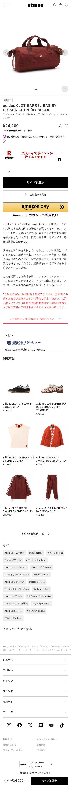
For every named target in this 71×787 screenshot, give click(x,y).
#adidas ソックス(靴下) (16, 603)
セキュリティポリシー (47, 739)
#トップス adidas (36, 610)
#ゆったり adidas (42, 603)
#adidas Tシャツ (12, 560)
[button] (6, 52)
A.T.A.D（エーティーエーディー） (26, 650)
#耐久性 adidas (41, 574)
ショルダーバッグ (51, 646)
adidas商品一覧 (33, 534)
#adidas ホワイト (13, 610)
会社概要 (41, 744)
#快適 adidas (36, 552)
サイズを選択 (35, 182)
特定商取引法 (9, 744)
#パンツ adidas (55, 552)
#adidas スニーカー (14, 552)
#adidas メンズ (37, 581)
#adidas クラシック (41, 567)
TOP (5, 646)
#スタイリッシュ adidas (16, 574)
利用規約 (7, 739)
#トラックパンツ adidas (39, 596)
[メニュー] (7, 5)
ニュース (8, 712)
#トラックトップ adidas (16, 589)
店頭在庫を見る (37, 194)
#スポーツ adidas (13, 618)
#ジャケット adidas (36, 560)
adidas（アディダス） (20, 646)
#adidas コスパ (41, 589)
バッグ (37, 646)
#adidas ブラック (13, 596)
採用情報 (41, 750)
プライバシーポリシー (14, 750)
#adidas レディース (14, 581)
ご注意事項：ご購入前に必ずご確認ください (32, 318)
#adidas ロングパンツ (15, 567)
